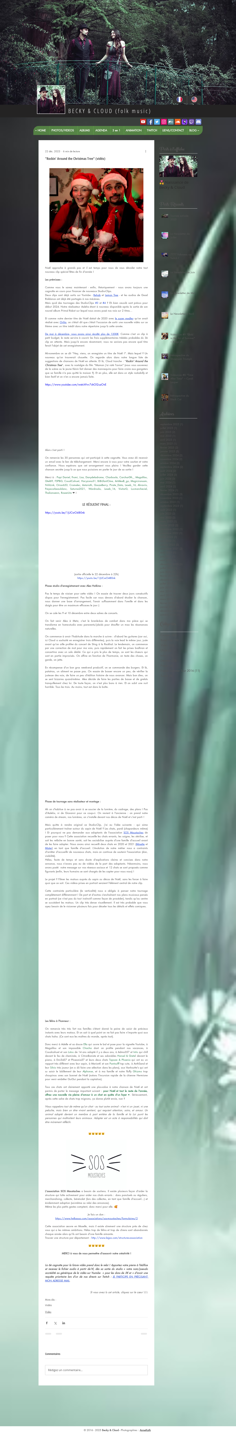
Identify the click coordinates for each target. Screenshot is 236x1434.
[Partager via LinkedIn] (63, 1323)
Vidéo (48, 1305)
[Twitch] (191, 122)
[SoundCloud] (178, 122)
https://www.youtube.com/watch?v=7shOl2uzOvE (75, 384)
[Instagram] (164, 122)
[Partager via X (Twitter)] (55, 1323)
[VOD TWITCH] (184, 122)
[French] (179, 99)
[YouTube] (143, 122)
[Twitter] (157, 122)
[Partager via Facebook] (46, 1323)
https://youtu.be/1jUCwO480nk (65, 512)
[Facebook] (150, 122)
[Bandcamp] (171, 122)
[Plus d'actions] (146, 151)
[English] (194, 99)
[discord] (198, 122)
